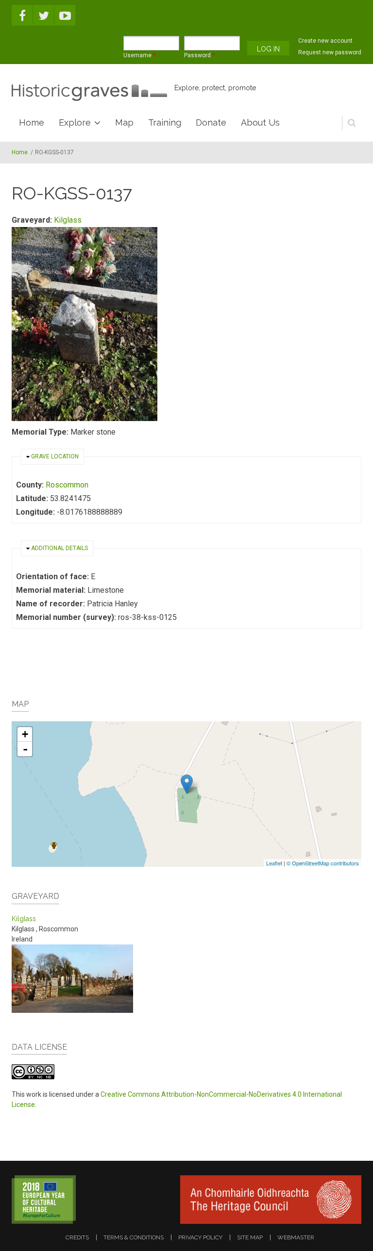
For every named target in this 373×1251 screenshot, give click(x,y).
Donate (211, 122)
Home (31, 122)
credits (77, 1237)
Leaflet (274, 863)
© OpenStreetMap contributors (323, 863)
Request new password (329, 52)
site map (250, 1237)
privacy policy (200, 1237)
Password (199, 55)
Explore (75, 122)
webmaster (295, 1237)
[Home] (89, 92)
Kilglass (68, 220)
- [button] (25, 749)
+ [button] (25, 734)
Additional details (59, 548)
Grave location (55, 456)
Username (139, 55)
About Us (260, 122)
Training (164, 122)
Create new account (325, 40)
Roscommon (67, 484)
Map (124, 122)
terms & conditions (133, 1237)
